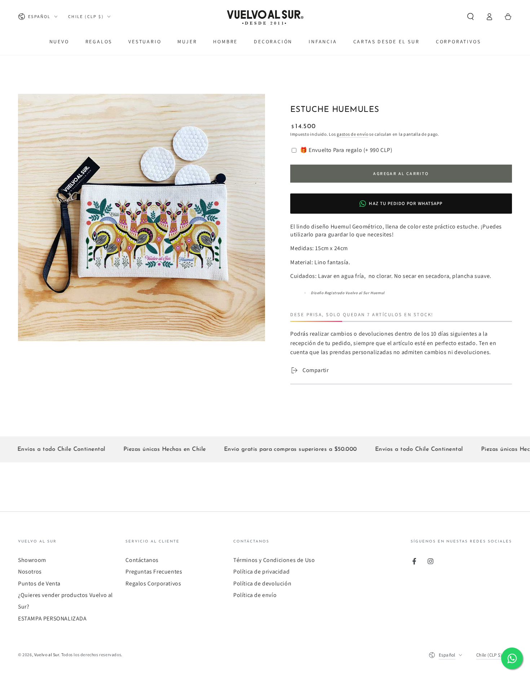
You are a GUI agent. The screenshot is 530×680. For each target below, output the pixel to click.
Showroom (32, 560)
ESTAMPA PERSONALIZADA (52, 618)
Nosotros (30, 571)
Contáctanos (142, 560)
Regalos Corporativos (153, 583)
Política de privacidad (261, 571)
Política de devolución (262, 583)
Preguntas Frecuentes (153, 571)
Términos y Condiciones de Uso (274, 560)
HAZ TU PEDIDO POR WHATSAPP (405, 203)
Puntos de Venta (39, 583)
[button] (470, 17)
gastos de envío (352, 134)
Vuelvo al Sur (46, 654)
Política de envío (255, 595)
